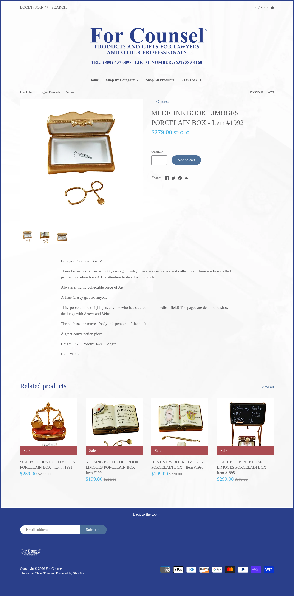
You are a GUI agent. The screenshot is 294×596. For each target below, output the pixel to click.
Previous (256, 92)
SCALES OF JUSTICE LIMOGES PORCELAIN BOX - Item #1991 (47, 464)
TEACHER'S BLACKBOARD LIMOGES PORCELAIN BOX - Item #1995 (243, 467)
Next (270, 92)
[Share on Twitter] (173, 177)
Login (26, 7)
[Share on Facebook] (167, 177)
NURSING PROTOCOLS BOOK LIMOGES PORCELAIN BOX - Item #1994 (112, 467)
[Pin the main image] (180, 177)
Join (39, 7)
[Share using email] (186, 177)
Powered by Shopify (70, 573)
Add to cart (186, 160)
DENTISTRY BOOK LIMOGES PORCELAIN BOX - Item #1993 (177, 464)
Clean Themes (44, 573)
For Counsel (160, 101)
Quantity (157, 151)
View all (267, 387)
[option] (27, 236)
